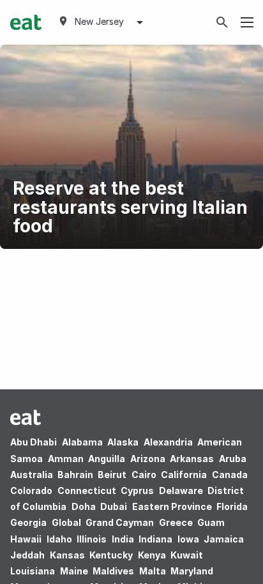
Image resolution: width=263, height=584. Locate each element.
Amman (66, 458)
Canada (230, 474)
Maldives (113, 570)
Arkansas (192, 458)
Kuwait (186, 555)
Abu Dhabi (33, 442)
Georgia (28, 522)
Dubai (113, 506)
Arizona (147, 458)
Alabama (82, 442)
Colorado (31, 490)
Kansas (67, 555)
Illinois (92, 539)
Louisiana (32, 570)
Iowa (188, 539)
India (123, 539)
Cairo (144, 474)
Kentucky (111, 555)
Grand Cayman (120, 522)
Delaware (181, 490)
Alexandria (168, 442)
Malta (152, 570)
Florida (232, 506)
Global (66, 522)
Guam (211, 522)
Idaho (59, 539)
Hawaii (25, 539)
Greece (176, 522)
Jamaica (224, 539)
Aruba (232, 458)
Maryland (191, 570)
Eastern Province (172, 506)
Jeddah (27, 555)
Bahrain (75, 474)
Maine (74, 570)
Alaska (123, 442)
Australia (32, 474)
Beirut (112, 474)
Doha (83, 506)
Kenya (152, 555)
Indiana (155, 539)
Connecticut (86, 490)
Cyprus (137, 490)
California (184, 474)
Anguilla (106, 458)
